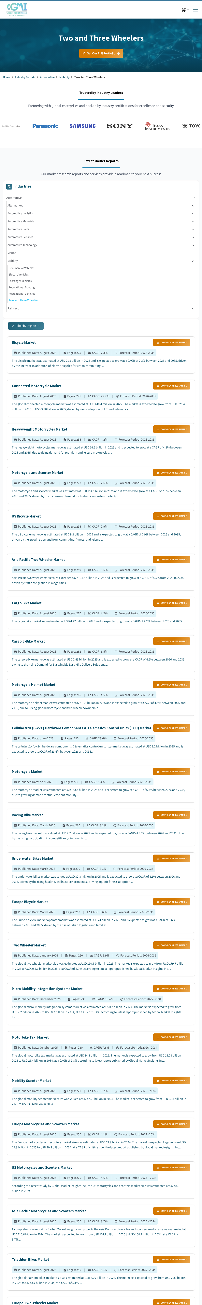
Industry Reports (25, 77)
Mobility (64, 77)
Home (6, 77)
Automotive (47, 77)
